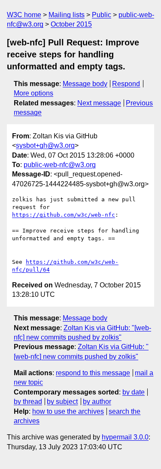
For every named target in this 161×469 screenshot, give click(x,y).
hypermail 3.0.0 (125, 437)
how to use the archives (68, 411)
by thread (28, 401)
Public (101, 14)
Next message (99, 103)
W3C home (24, 14)
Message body (85, 83)
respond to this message (93, 372)
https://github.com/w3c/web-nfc (63, 215)
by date (133, 392)
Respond (126, 83)
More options (33, 93)
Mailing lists (67, 14)
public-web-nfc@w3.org (60, 164)
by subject (62, 401)
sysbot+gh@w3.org (45, 145)
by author (97, 401)
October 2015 (71, 24)
